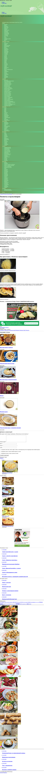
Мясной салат (7, 85)
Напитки (4, 106)
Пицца (5, 176)
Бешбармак (6, 46)
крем (24, 602)
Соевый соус (6, 149)
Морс (5, 111)
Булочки (6, 172)
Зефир (5, 134)
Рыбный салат (7, 86)
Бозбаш (5, 24)
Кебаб (5, 62)
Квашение (6, 129)
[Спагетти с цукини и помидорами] (9, 628)
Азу (5, 42)
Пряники (6, 175)
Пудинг (5, 142)
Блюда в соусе (7, 154)
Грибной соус (7, 156)
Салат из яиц (6, 90)
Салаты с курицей (7, 87)
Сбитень (6, 112)
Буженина (6, 51)
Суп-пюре (6, 35)
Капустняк (6, 27)
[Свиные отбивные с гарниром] (9, 712)
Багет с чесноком (5, 516)
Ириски (5, 135)
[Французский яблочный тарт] (8, 525)
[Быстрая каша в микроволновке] (8, 377)
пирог (1, 603)
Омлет (5, 70)
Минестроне (6, 30)
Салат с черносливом (8, 99)
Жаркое (5, 57)
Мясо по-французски (8, 69)
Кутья (5, 137)
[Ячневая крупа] (9, 409)
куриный (26, 602)
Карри (5, 60)
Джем (5, 128)
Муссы (5, 140)
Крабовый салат (7, 84)
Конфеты (6, 136)
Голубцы (6, 54)
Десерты (4, 131)
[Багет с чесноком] (8, 515)
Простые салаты (7, 94)
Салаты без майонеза (8, 101)
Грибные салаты (7, 82)
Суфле (5, 187)
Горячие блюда (5, 41)
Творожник (6, 184)
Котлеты (6, 63)
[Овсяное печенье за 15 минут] (9, 736)
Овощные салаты (7, 91)
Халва (5, 145)
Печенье (6, 169)
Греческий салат (7, 81)
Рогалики (6, 171)
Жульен (5, 58)
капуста (16, 602)
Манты (5, 68)
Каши (5, 61)
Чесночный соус (7, 153)
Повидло (6, 124)
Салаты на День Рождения (9, 102)
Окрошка (6, 31)
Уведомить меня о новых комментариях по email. (11, 451)
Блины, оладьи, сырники (9, 165)
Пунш (5, 107)
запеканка (11, 602)
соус (21, 603)
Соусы (3, 146)
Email (1, 445)
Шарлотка (6, 180)
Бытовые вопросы (8, 190)
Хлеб (5, 168)
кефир (19, 602)
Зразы (5, 59)
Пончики (6, 183)
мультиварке (2, 327)
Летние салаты (7, 89)
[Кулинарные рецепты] (6, 10)
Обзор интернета (7, 189)
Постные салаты (7, 93)
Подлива (6, 76)
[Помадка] (10, 724)
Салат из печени (7, 95)
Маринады (6, 152)
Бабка (5, 44)
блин (0, 602)
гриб (5, 602)
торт (28, 603)
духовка (7, 602)
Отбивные (6, 71)
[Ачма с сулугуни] (8, 484)
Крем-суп (6, 28)
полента (7, 327)
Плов (5, 75)
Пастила (6, 141)
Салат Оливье (7, 96)
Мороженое (6, 139)
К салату (6, 160)
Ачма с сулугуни (5, 485)
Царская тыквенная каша (7, 472)
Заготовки (4, 121)
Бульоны (6, 26)
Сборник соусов (7, 147)
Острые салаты (7, 92)
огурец (38, 602)
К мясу (5, 157)
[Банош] (9, 393)
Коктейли (6, 119)
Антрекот (6, 43)
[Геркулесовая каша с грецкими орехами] (8, 425)
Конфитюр (6, 123)
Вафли (5, 162)
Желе (5, 133)
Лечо (5, 125)
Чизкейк (5, 178)
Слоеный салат (7, 105)
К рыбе (5, 159)
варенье (2, 602)
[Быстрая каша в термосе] (8, 345)
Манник (5, 181)
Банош (1, 395)
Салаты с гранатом (8, 104)
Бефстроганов (7, 45)
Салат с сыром (7, 98)
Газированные (7, 117)
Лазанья (6, 64)
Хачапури (6, 177)
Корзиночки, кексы (8, 167)
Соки (5, 118)
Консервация (7, 130)
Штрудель (6, 179)
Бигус (5, 47)
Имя (1, 443)
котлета (21, 602)
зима (14, 602)
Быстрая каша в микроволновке (8, 379)
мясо (36, 602)
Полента (6, 77)
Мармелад (6, 138)
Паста (5, 72)
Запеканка (6, 182)
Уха (5, 36)
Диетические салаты (8, 88)
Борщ (5, 25)
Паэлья (5, 73)
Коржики (6, 163)
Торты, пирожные (7, 166)
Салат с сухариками (8, 97)
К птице (5, 158)
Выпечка (4, 161)
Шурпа (5, 39)
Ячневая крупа (4, 411)
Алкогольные (7, 120)
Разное (4, 188)
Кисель (5, 113)
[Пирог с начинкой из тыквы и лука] (9, 652)
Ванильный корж (5, 495)
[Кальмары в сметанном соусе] (9, 748)
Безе (5, 132)
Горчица (6, 155)
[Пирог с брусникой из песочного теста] (9, 664)
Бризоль (6, 50)
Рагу (5, 78)
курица (29, 602)
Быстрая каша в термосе (6, 347)
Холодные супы (7, 38)
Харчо (5, 37)
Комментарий (3, 441)
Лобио (5, 66)
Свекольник (6, 33)
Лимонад (6, 116)
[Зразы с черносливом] (9, 688)
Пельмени (6, 74)
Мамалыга (6, 67)
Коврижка (6, 186)
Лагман (5, 29)
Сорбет (5, 143)
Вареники (6, 52)
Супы (3, 23)
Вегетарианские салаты (9, 80)
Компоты (6, 114)
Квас (5, 110)
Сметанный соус (7, 148)
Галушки (6, 53)
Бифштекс (6, 49)
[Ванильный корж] (8, 494)
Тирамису (6, 144)
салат (18, 604)
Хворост (6, 170)
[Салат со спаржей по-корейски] (9, 700)
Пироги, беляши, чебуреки (9, 164)
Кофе (5, 109)
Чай (5, 108)
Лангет (5, 65)
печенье (41, 602)
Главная (1, 194)
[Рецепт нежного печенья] (10, 640)
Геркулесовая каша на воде (7, 363)
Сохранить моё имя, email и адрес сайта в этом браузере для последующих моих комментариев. (20, 449)
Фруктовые (6, 115)
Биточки (6, 48)
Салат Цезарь (7, 100)
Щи (5, 40)
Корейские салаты (8, 83)
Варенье (6, 122)
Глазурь (5, 185)
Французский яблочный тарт (7, 526)
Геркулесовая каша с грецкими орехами (10, 427)
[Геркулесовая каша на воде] (9, 361)
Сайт (1, 447)
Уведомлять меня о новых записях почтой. (9, 453)
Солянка (6, 34)
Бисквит (6, 173)
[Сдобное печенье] (10, 676)
